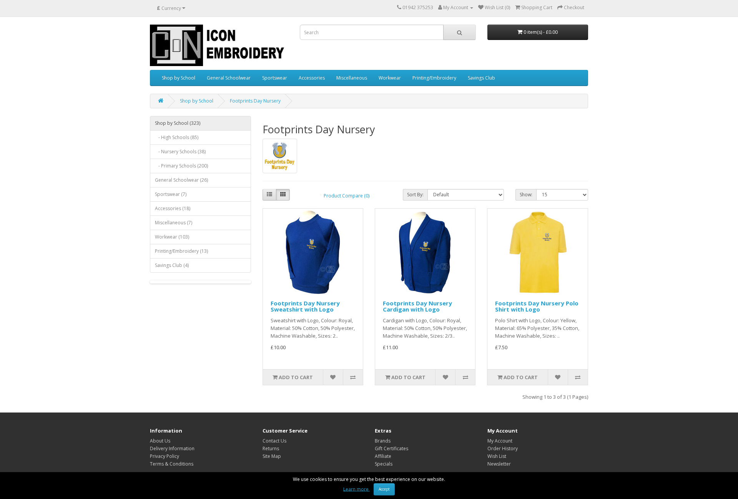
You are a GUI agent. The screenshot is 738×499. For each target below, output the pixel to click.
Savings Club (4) (172, 265)
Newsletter (499, 464)
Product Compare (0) (346, 195)
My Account (499, 441)
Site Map (272, 456)
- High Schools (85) (176, 137)
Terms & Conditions (171, 464)
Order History (502, 448)
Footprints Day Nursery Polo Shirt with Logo (536, 306)
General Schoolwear (229, 78)
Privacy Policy (164, 456)
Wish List (496, 456)
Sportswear (274, 78)
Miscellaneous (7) (173, 222)
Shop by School (178, 78)
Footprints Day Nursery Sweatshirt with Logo (305, 306)
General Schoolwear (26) (181, 180)
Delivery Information (172, 448)
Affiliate (383, 456)
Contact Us (274, 441)
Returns (271, 448)
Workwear (390, 78)
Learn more (356, 489)
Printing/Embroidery (434, 78)
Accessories (312, 78)
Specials (383, 464)
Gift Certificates (391, 448)
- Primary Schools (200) (181, 165)
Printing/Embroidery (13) (181, 251)
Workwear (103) (172, 237)
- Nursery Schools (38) (180, 151)
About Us (160, 441)
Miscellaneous (351, 78)
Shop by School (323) (177, 123)
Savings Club (481, 78)
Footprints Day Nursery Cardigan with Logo (417, 306)
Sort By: (415, 194)
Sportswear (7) (170, 194)
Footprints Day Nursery (255, 101)
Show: (526, 194)
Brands (383, 441)
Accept (384, 489)
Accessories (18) (172, 208)
